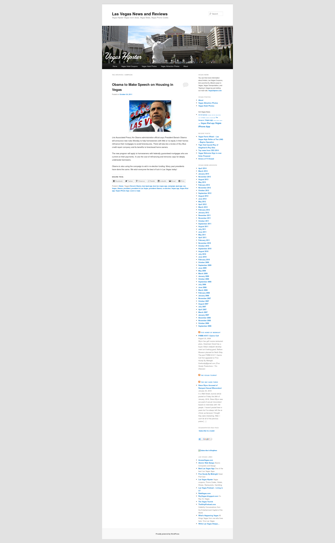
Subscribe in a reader (207, 431)
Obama (120, 188)
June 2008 (202, 287)
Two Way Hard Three (209, 382)
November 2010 (204, 243)
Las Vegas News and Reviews (140, 14)
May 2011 (202, 234)
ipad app (179, 186)
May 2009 (202, 270)
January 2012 (203, 212)
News (121, 186)
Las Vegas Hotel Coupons (212, 117)
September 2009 (204, 265)
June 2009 (202, 268)
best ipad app (147, 186)
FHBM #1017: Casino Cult (208, 335)
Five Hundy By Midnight (208, 474)
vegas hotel (217, 120)
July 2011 (202, 229)
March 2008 (203, 290)
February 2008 (204, 293)
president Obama (155, 188)
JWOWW (199, 117)
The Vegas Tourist (209, 375)
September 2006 (204, 326)
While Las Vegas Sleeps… (208, 523)
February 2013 (204, 185)
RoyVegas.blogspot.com (208, 496)
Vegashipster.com (215, 90)
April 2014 (202, 168)
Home (115, 66)
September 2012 (204, 193)
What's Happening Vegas (208, 515)
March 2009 (203, 273)
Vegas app (175, 188)
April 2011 (202, 237)
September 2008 (204, 281)
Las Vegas (203, 117)
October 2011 (203, 221)
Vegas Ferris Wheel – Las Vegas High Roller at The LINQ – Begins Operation (210, 139)
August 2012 (203, 196)
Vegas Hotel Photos (149, 66)
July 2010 (202, 254)
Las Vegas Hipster (205, 479)
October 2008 (203, 279)
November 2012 (204, 187)
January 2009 (203, 276)
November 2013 (204, 176)
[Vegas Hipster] (207, 450)
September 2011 (204, 223)
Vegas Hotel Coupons (129, 66)
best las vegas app (160, 186)
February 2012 (204, 210)
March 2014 (203, 171)
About (185, 66)
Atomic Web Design (206, 463)
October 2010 (203, 246)
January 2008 (203, 295)
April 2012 (202, 204)
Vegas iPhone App (122, 191)
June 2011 (202, 232)
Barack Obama (135, 186)
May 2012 (202, 201)
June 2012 (202, 199)
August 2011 (203, 226)
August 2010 (203, 251)
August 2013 (203, 179)
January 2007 (203, 315)
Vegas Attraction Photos (170, 66)
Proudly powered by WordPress (167, 534)
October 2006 (203, 323)
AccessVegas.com (205, 460)
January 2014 (203, 173)
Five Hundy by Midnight (210, 332)
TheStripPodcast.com (207, 504)
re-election (167, 188)
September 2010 (204, 248)
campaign (171, 186)
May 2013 (202, 182)
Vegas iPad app (208, 123)
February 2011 (204, 240)
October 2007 (203, 301)
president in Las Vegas (139, 188)
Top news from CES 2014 (208, 150)
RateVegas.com (204, 493)
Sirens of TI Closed (206, 158)
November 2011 (204, 218)
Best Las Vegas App (206, 468)
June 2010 (202, 257)
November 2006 (204, 320)
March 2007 (203, 312)
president (127, 188)
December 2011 (204, 215)
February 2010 (204, 259)
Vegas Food (214, 120)
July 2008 (202, 284)
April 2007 (202, 309)
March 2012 (203, 207)
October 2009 (203, 262)
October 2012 (203, 190)
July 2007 (202, 306)
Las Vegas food (207, 117)
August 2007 (203, 304)
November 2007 (204, 298)
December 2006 (204, 317)
